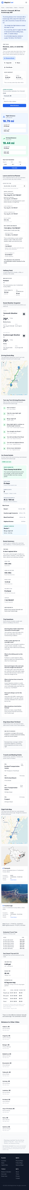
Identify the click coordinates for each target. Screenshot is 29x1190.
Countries (3, 1160)
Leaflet (13, 394)
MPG (12, 162)
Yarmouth (21, 7)
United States (9, 7)
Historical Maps (20, 1165)
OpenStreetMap (19, 394)
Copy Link (8, 62)
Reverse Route (10, 58)
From (4, 93)
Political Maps (19, 1163)
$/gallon (5, 162)
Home (2, 7)
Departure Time (7, 183)
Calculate (14, 168)
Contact (18, 1178)
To (3, 98)
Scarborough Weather (11, 335)
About (17, 1171)
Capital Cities (4, 1165)
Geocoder (3, 1174)
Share (18, 62)
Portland (6, 280)
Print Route (9, 67)
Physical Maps (19, 1160)
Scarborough (8, 905)
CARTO (25, 394)
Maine (15, 7)
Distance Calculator (6, 1171)
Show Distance (14, 105)
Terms (17, 1174)
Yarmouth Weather (10, 313)
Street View (4, 1176)
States (2, 1163)
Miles (20, 162)
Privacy (18, 1176)
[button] (19, 367)
